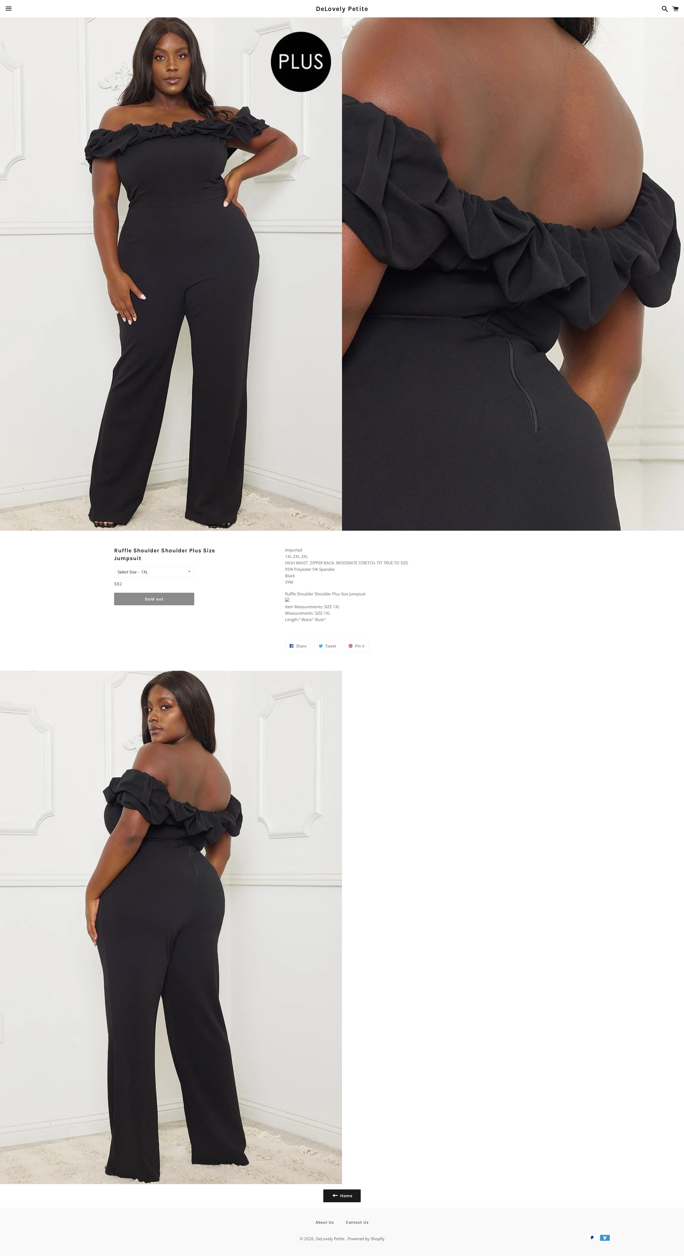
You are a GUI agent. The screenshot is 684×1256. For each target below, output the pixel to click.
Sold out (154, 599)
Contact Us (357, 1222)
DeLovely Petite (342, 9)
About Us (325, 1222)
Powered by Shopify (366, 1238)
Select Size (127, 572)
